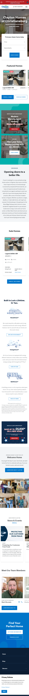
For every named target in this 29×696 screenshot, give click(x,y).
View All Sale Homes (14, 281)
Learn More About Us (9, 608)
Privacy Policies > (6, 687)
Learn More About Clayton (14, 470)
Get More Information (14, 632)
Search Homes (15, 55)
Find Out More (14, 398)
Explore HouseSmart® (14, 334)
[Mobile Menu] (26, 7)
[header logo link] (5, 6)
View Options (14, 366)
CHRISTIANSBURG (18, 6)
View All (14, 523)
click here (16, 434)
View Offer (14, 129)
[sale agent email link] (19, 602)
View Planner (14, 152)
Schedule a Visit (14, 637)
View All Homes (7, 97)
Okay (4, 691)
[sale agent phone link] (22, 602)
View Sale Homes (21, 97)
